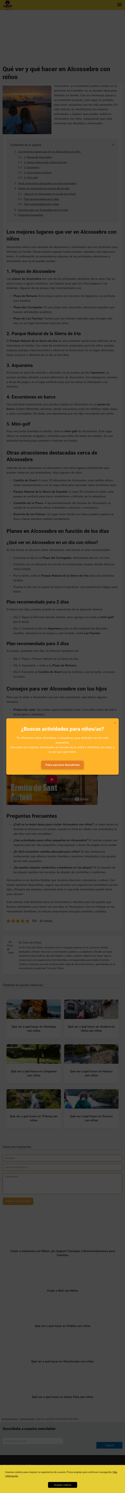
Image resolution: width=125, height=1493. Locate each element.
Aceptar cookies (62, 1485)
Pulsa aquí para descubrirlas (62, 765)
